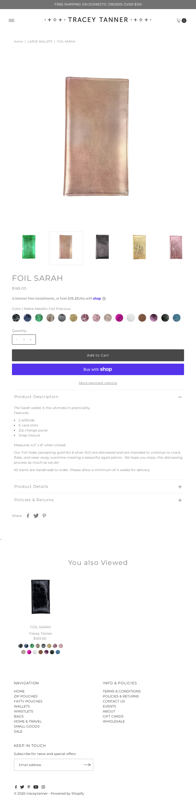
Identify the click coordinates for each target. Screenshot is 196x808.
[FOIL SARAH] (41, 598)
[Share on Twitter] (36, 515)
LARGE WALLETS (40, 41)
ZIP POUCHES (26, 696)
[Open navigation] (11, 21)
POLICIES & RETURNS (121, 696)
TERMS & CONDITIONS (122, 691)
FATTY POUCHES (28, 701)
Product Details (31, 486)
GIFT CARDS (113, 716)
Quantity (19, 331)
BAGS (19, 716)
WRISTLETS (23, 711)
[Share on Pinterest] (44, 515)
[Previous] (19, 64)
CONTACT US (114, 701)
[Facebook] (16, 787)
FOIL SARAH (40, 627)
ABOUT (109, 711)
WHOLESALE (114, 721)
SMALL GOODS (27, 726)
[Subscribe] (87, 765)
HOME (19, 691)
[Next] (31, 64)
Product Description (36, 396)
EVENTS (109, 706)
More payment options (98, 383)
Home (18, 41)
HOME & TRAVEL (28, 721)
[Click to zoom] (176, 64)
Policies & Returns (34, 500)
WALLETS (22, 706)
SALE (18, 731)
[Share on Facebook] (28, 515)
